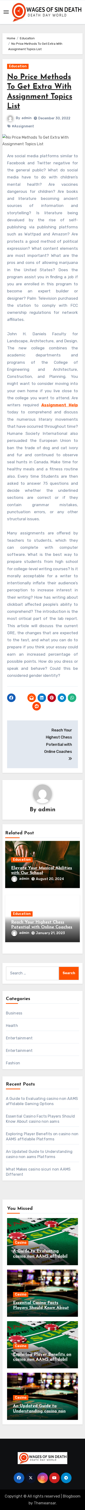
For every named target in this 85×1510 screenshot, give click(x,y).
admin (26, 118)
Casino (20, 1243)
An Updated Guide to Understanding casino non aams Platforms (39, 1411)
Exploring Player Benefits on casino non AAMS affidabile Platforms (42, 1360)
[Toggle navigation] (6, 12)
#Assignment (23, 126)
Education (18, 66)
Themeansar (45, 1503)
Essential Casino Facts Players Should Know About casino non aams (41, 1308)
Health (12, 1025)
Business (14, 1013)
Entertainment (19, 1038)
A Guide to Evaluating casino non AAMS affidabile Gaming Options (41, 1256)
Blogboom (72, 1496)
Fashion (13, 1063)
